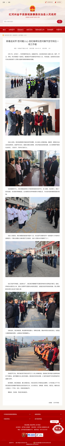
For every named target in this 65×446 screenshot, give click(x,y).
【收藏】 (50, 402)
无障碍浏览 (50, 2)
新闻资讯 (21, 30)
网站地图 (26, 425)
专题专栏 (59, 30)
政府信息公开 (39, 30)
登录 (4, 2)
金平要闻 (21, 35)
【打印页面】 (56, 402)
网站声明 (32, 425)
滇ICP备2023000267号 (21, 442)
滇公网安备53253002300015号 (43, 442)
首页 (4, 30)
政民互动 (29, 30)
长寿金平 (12, 30)
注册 (9, 2)
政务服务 (50, 30)
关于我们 (38, 425)
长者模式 (59, 2)
